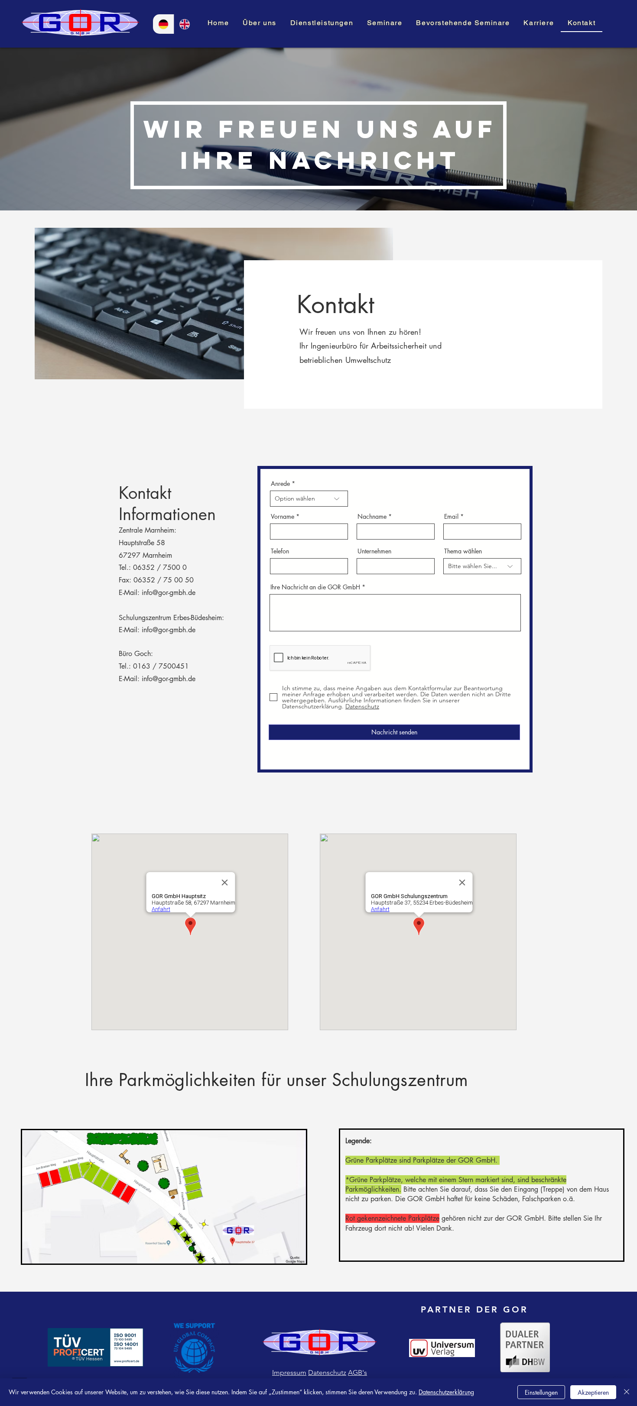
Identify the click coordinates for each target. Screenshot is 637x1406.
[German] (163, 24)
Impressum (289, 1372)
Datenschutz (327, 1372)
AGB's (357, 1372)
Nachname (372, 517)
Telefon (280, 551)
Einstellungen (541, 1392)
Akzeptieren (593, 1392)
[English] (184, 24)
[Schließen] (626, 1392)
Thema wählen (463, 551)
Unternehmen (374, 551)
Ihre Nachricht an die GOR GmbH (315, 587)
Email (451, 517)
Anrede (280, 484)
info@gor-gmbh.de (168, 592)
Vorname (282, 517)
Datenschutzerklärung (446, 1392)
